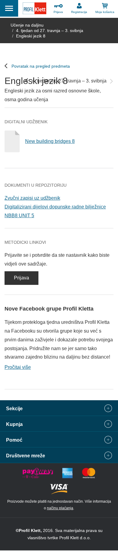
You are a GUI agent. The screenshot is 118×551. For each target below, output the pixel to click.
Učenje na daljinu (27, 25)
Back (26, 80)
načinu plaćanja (60, 508)
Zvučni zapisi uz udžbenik (32, 198)
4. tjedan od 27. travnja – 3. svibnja (49, 30)
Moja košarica (104, 12)
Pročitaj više (18, 367)
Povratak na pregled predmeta (40, 66)
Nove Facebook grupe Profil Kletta (49, 309)
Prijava (58, 12)
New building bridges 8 (50, 141)
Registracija (79, 12)
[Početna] (34, 9)
